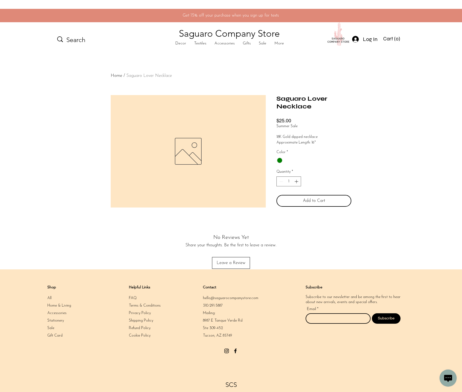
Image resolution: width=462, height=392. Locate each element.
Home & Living (59, 306)
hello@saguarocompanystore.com (230, 298)
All (49, 298)
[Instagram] (227, 351)
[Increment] (297, 181)
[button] (392, 39)
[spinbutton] (289, 181)
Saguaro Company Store (229, 33)
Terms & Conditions (145, 306)
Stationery (55, 321)
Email (312, 309)
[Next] (434, 16)
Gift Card (55, 336)
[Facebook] (235, 351)
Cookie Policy (140, 336)
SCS (231, 385)
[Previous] (28, 16)
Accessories (57, 313)
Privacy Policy (140, 313)
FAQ (133, 298)
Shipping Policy (141, 321)
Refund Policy (140, 328)
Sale (50, 328)
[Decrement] (280, 181)
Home (116, 76)
